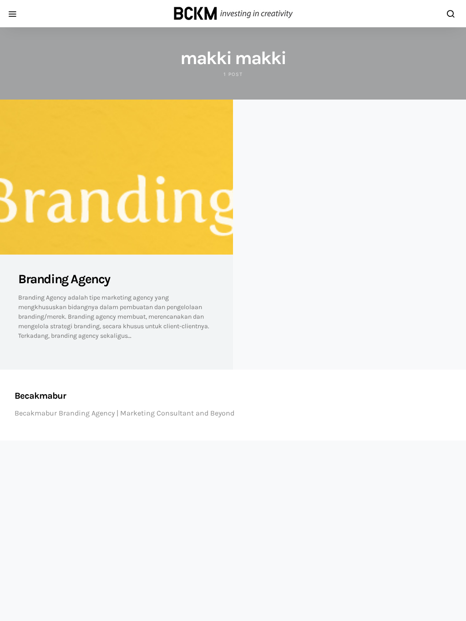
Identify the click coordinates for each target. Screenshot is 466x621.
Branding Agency (64, 278)
